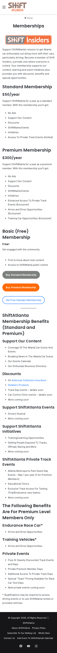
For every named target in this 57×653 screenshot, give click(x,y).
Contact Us (9, 638)
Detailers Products (18, 384)
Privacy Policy (38, 628)
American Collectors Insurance (29, 380)
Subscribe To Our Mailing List (21, 633)
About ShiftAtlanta (21, 628)
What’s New (44, 633)
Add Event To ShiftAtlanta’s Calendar (35, 638)
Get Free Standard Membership (23, 300)
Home (29, 18)
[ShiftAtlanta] (17, 7)
